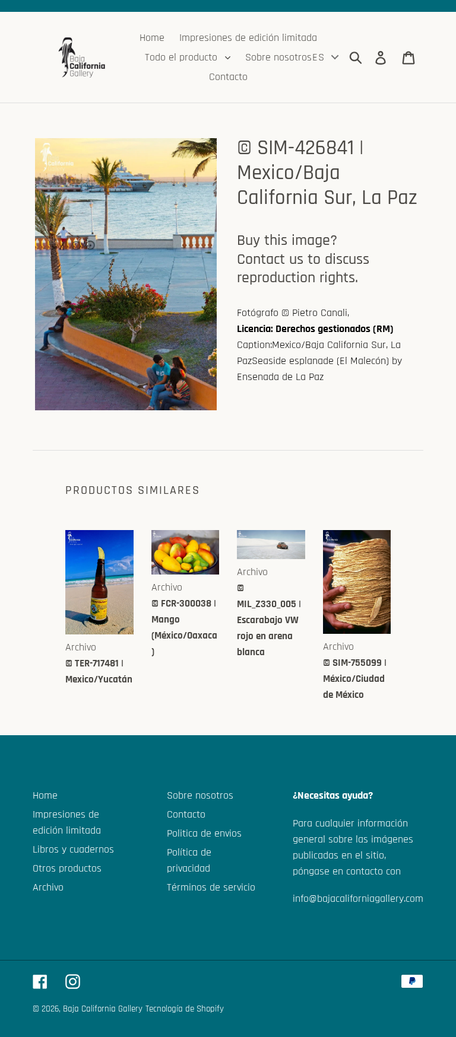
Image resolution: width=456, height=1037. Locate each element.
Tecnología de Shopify (184, 1008)
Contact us (270, 259)
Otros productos (67, 868)
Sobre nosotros (200, 795)
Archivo (48, 887)
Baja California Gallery (102, 1008)
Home (45, 795)
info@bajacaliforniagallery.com (358, 898)
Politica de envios (204, 833)
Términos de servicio (211, 887)
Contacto (186, 814)
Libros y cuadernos (73, 849)
